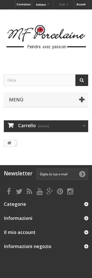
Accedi (81, 4)
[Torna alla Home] (9, 143)
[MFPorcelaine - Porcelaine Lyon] (46, 37)
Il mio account (20, 232)
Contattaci (24, 4)
